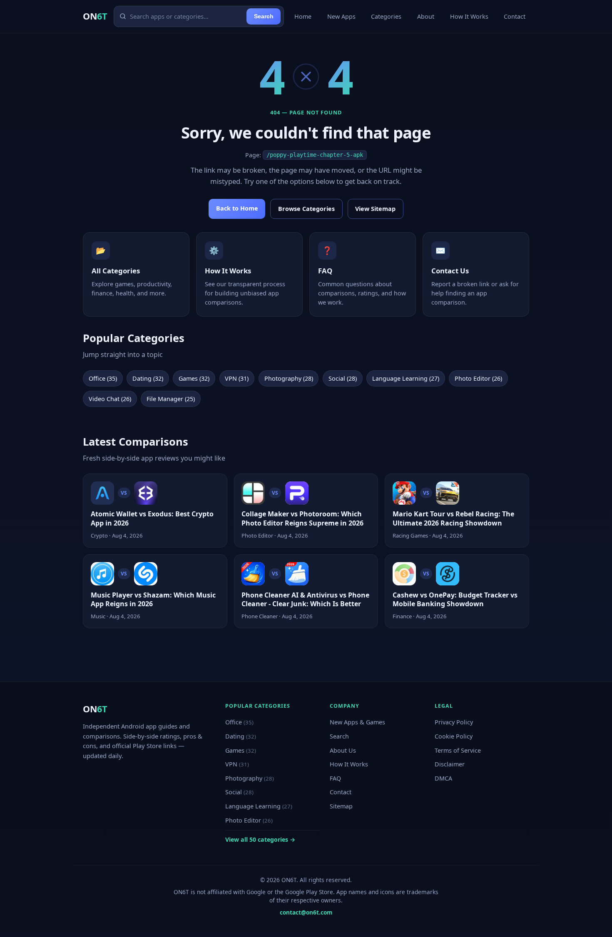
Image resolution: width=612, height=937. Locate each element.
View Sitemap (375, 209)
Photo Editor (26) (478, 378)
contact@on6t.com (306, 912)
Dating (240, 736)
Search (264, 16)
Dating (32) (147, 378)
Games (240, 750)
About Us (343, 750)
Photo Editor (249, 820)
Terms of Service (458, 750)
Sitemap (341, 806)
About (425, 16)
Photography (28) (288, 378)
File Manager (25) (171, 399)
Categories (386, 16)
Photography (249, 778)
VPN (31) (237, 378)
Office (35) (103, 378)
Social (239, 792)
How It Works (469, 16)
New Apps (341, 16)
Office (239, 722)
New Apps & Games (357, 722)
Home (302, 16)
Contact (514, 16)
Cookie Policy (454, 736)
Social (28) (342, 378)
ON (95, 16)
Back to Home (237, 208)
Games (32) (194, 378)
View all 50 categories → (260, 839)
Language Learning (258, 806)
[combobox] (186, 16)
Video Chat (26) (110, 399)
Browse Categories (306, 209)
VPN (237, 764)
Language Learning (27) (405, 378)
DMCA (443, 778)
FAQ (335, 778)
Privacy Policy (454, 722)
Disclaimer (450, 764)
